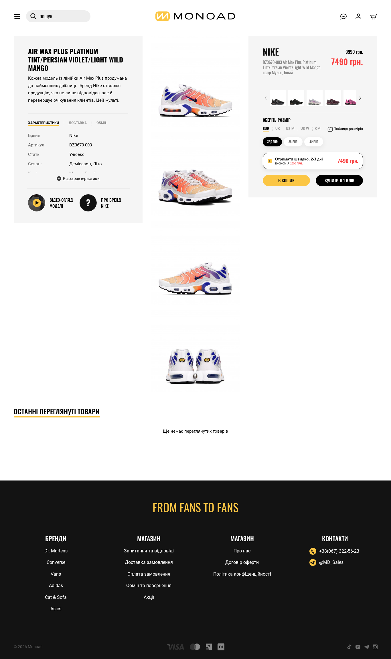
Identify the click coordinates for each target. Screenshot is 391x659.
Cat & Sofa (56, 597)
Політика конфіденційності (242, 574)
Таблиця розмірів (348, 129)
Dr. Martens (56, 551)
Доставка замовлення (149, 562)
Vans (56, 574)
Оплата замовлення (148, 574)
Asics (55, 608)
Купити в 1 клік (339, 180)
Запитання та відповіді (149, 551)
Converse (56, 562)
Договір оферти (242, 562)
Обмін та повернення (148, 585)
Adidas (56, 585)
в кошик (286, 180)
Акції (149, 597)
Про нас (242, 551)
